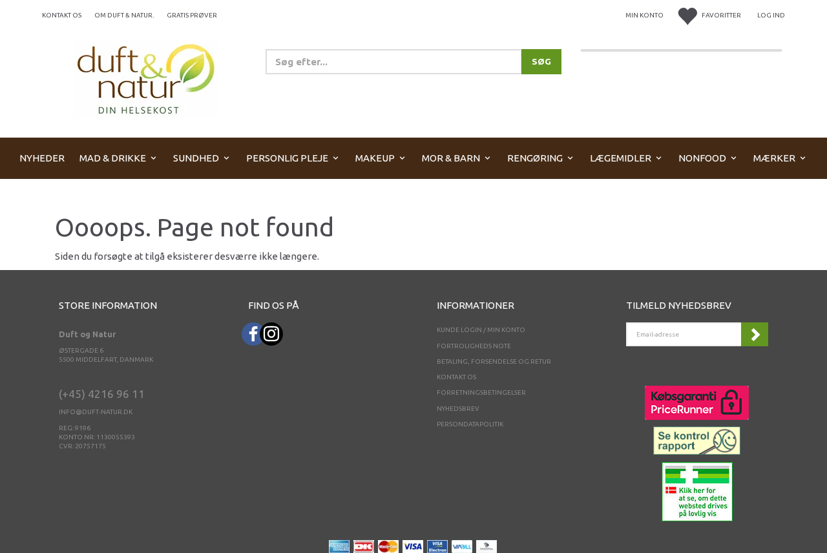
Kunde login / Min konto (481, 329)
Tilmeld (754, 334)
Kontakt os (61, 15)
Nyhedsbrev (458, 408)
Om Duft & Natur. (124, 15)
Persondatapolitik (470, 424)
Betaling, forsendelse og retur (494, 361)
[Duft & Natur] (146, 78)
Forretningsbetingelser (481, 392)
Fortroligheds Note (474, 346)
